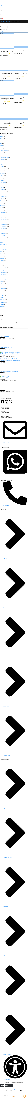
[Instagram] (7, 402)
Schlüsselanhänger (3, 279)
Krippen (2, 304)
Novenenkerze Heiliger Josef (21, 50)
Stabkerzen (3, 235)
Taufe (2, 276)
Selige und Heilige (4, 168)
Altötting (2, 175)
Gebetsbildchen (3, 288)
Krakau (2, 184)
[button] (1, 11)
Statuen (1, 297)
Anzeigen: (2, 29)
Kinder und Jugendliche (5, 157)
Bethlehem (2, 141)
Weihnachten (2, 299)
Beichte (2, 263)
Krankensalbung (4, 272)
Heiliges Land (3, 182)
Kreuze (1, 242)
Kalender (1, 207)
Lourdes (2, 187)
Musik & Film (2, 244)
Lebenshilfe (3, 159)
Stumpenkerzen (3, 237)
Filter (17, 322)
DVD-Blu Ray (3, 249)
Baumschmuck (3, 302)
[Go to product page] (14, 332)
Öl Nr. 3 (2, 217)
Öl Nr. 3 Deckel (4, 219)
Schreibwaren (3, 293)
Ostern (1, 251)
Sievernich (2, 194)
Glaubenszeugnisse (4, 150)
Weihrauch (2, 306)
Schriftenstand (2, 285)
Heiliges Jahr (2, 205)
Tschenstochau (3, 196)
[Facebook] (2, 402)
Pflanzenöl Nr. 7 (4, 224)
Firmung (2, 270)
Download (2, 170)
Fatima (2, 178)
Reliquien (1, 256)
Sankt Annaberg (3, 191)
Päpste (2, 164)
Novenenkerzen (3, 233)
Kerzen (1, 210)
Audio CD (2, 247)
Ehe (1, 265)
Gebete (2, 148)
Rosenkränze (2, 258)
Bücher (1, 145)
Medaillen (2, 283)
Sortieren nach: (3, 26)
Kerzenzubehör (3, 228)
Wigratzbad (3, 198)
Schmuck (1, 281)
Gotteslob (2, 152)
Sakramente (2, 260)
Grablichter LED (4, 215)
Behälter (1, 138)
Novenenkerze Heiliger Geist (7, 51)
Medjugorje (3, 189)
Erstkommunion (3, 267)
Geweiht (1, 203)
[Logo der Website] (2, 2)
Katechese (2, 155)
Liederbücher (3, 161)
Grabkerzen (3, 212)
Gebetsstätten (2, 173)
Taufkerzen (3, 240)
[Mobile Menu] (1, 6)
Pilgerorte (2, 166)
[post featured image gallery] (7, 41)
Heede (2, 180)
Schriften (2, 295)
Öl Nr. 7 (2, 221)
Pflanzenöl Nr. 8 (4, 226)
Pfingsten (1, 253)
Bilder (1, 143)
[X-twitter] (11, 402)
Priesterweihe (3, 274)
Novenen (2, 290)
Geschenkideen (2, 200)
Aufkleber (2, 136)
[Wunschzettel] (0, 15)
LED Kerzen (3, 230)
